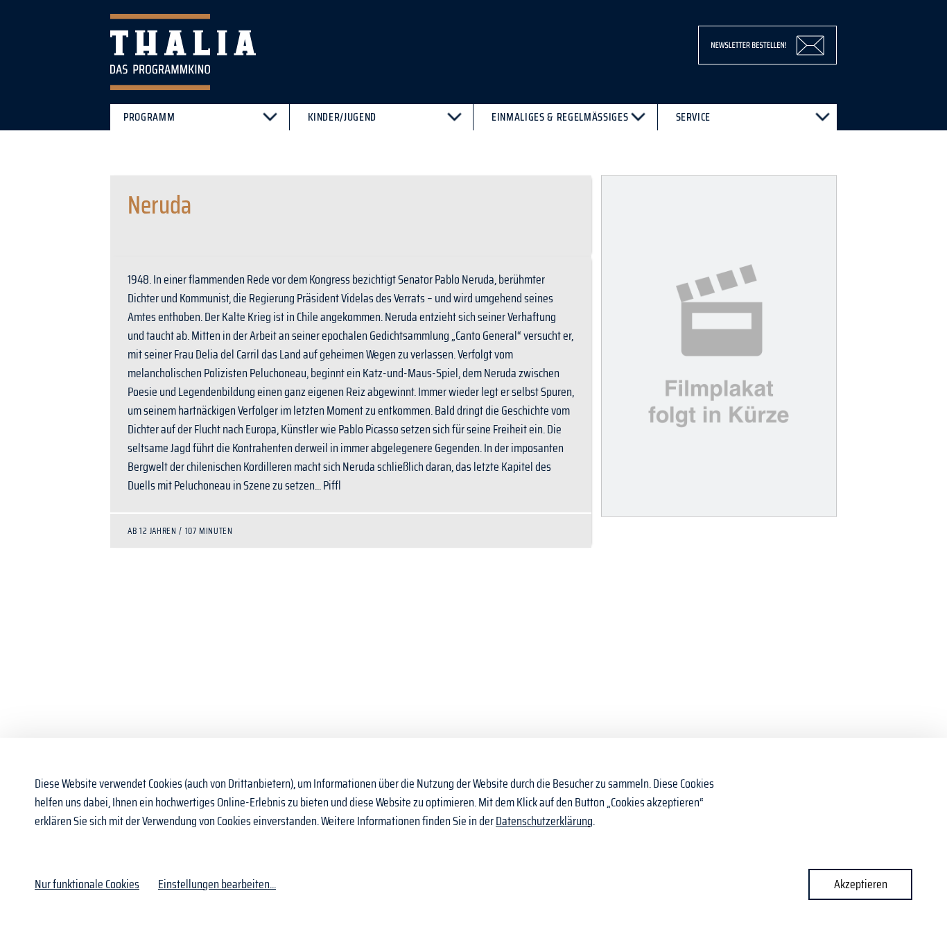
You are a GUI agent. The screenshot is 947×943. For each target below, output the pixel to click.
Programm (149, 117)
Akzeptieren (860, 884)
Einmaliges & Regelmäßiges (560, 117)
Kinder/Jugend (342, 117)
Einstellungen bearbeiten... (217, 884)
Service (693, 117)
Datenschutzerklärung (544, 821)
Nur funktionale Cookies (87, 884)
